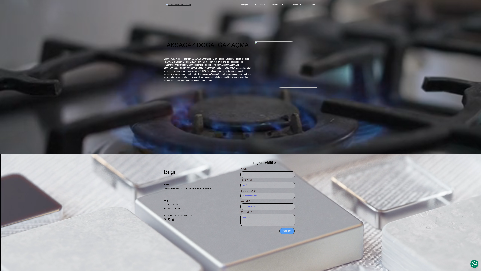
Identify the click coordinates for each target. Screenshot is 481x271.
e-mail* (245, 201)
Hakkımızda (260, 5)
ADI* (244, 169)
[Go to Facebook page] (169, 219)
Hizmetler (276, 5)
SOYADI (246, 180)
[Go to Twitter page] (165, 219)
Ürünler (295, 5)
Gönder (287, 231)
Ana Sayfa (243, 5)
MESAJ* (246, 212)
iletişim (312, 5)
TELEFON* (248, 190)
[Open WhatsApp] (474, 264)
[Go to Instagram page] (173, 219)
